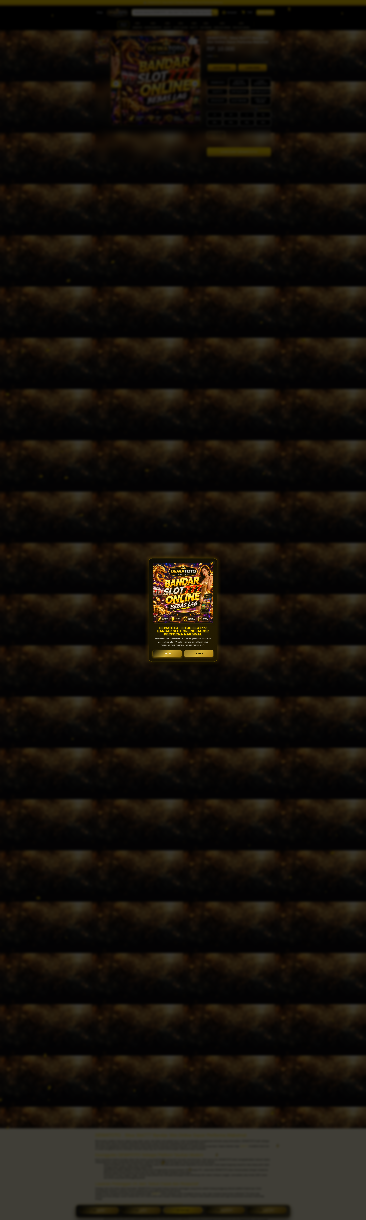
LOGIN (167, 653)
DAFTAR (198, 653)
